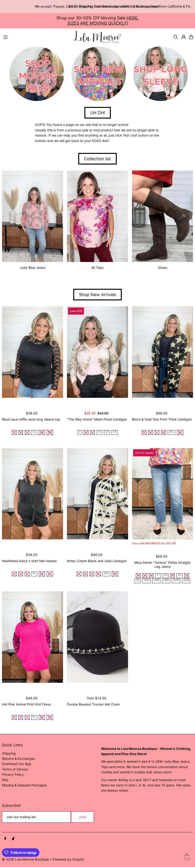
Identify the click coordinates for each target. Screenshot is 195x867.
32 (137, 580)
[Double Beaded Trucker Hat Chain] (97, 637)
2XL (171, 431)
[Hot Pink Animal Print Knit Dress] (32, 637)
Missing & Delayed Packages (24, 785)
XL (34, 431)
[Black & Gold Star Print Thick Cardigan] (162, 352)
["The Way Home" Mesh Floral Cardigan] (97, 352)
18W (166, 580)
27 (158, 575)
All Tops (97, 268)
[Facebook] (5, 839)
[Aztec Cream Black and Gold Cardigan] (97, 494)
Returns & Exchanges (18, 759)
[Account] (183, 37)
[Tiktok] (13, 839)
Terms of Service (15, 769)
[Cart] (191, 37)
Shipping (9, 753)
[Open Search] (176, 37)
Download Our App (16, 764)
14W (146, 580)
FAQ (5, 780)
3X (115, 431)
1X (99, 431)
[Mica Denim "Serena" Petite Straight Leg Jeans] (162, 494)
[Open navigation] (36, 36)
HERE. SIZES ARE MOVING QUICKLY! (103, 20)
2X (107, 431)
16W (156, 580)
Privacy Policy (13, 774)
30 (179, 575)
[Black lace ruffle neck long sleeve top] (32, 352)
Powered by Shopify (68, 859)
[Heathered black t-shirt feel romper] (32, 494)
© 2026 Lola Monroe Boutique (25, 859)
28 (165, 575)
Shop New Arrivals (97, 294)
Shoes (162, 268)
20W (176, 580)
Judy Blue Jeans (32, 268)
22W (186, 580)
